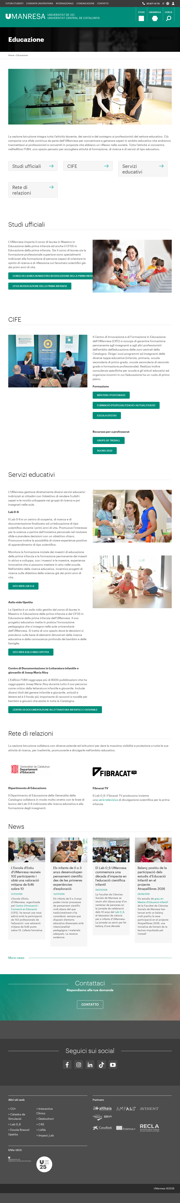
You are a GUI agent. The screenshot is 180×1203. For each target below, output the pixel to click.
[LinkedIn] (90, 1064)
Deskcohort (46, 1118)
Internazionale (65, 3)
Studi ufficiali (26, 166)
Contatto (103, 3)
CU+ (13, 1108)
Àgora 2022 (104, 450)
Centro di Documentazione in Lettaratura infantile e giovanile (55, 709)
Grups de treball (108, 440)
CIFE (72, 166)
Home (11, 55)
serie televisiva (108, 799)
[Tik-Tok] (101, 1064)
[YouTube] (113, 1064)
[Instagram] (78, 1064)
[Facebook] (67, 1064)
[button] (165, 3)
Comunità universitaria (39, 3)
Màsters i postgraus (111, 395)
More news (16, 958)
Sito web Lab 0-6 (23, 585)
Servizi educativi (132, 168)
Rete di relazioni (21, 189)
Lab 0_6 (119, 911)
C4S (41, 1124)
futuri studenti (14, 3)
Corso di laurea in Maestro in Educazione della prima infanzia (55, 275)
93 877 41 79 (153, 3)
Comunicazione (85, 3)
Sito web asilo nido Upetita (31, 651)
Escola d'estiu (107, 415)
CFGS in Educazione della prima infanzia (40, 286)
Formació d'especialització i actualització (126, 405)
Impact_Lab (46, 1135)
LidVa (42, 1129)
